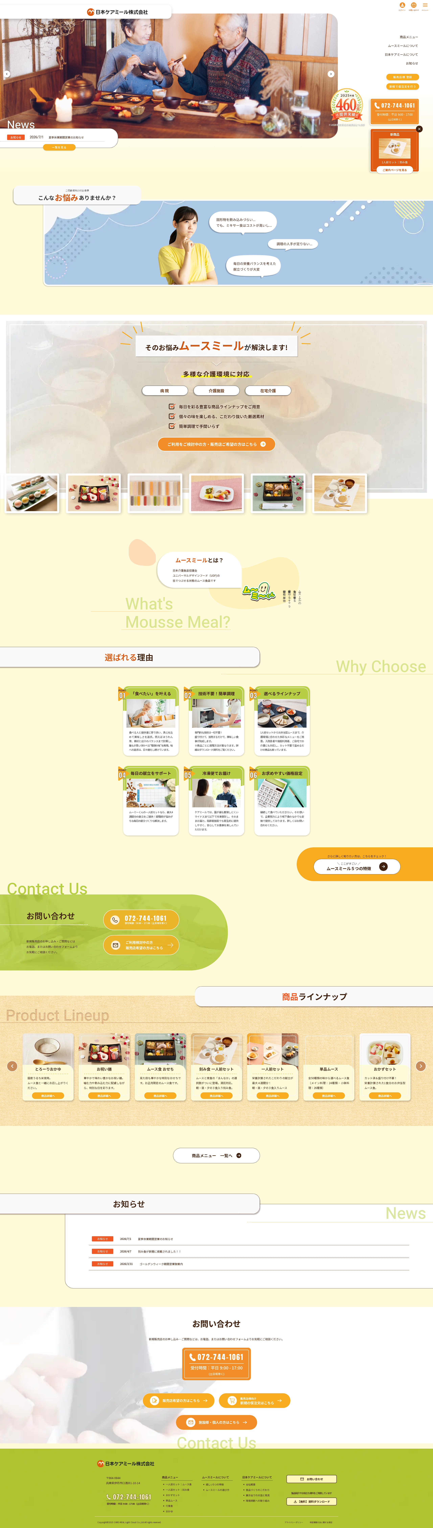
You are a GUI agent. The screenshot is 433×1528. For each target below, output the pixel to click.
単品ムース (171, 1500)
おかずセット (173, 1495)
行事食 (169, 1506)
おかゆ (169, 1511)
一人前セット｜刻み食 (177, 1489)
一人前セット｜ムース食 (179, 1484)
